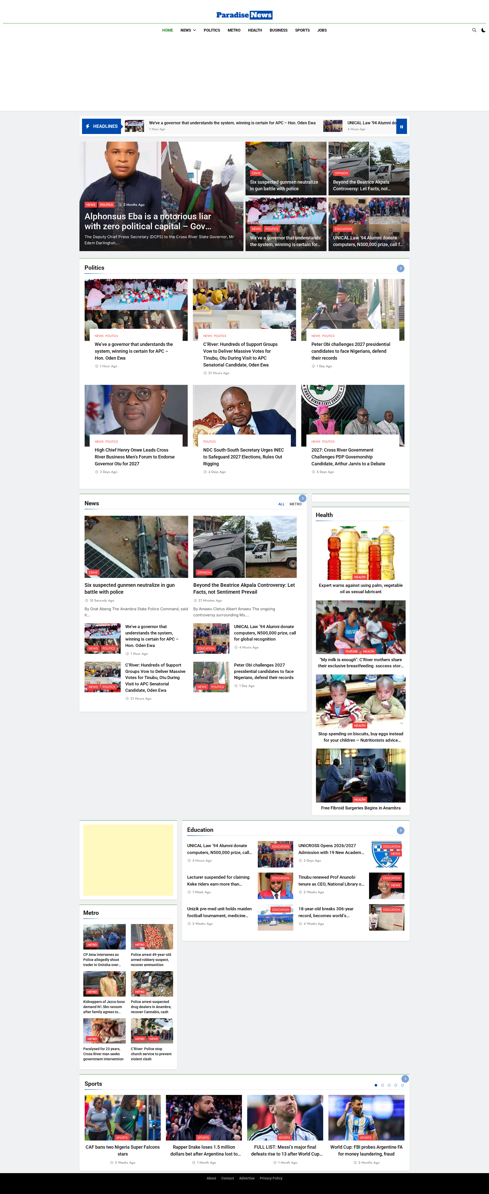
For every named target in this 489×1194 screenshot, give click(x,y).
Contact (227, 1178)
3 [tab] (389, 1085)
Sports (302, 30)
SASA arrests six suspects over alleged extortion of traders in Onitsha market (145, 226)
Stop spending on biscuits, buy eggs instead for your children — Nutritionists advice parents (360, 740)
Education (343, 229)
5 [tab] (402, 1085)
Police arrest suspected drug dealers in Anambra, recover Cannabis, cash (151, 1007)
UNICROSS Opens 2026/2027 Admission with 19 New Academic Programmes (331, 852)
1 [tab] (376, 1085)
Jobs (322, 30)
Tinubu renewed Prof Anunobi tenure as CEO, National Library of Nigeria (330, 884)
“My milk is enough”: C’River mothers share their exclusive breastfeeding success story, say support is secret (360, 666)
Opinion (341, 173)
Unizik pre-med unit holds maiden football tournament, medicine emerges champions (219, 915)
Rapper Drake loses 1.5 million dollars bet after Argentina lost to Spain (204, 1153)
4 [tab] (396, 1085)
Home (167, 30)
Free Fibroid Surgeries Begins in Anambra (361, 808)
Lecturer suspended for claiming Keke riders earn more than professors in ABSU (218, 884)
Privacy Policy (271, 1178)
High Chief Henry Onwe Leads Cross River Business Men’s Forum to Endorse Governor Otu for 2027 (135, 456)
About (211, 1178)
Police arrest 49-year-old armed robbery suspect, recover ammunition (151, 960)
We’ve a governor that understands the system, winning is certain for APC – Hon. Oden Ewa (135, 122)
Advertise (247, 1178)
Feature (352, 651)
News (186, 30)
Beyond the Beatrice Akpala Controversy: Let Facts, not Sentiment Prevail (361, 189)
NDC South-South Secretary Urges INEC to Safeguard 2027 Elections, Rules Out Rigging (243, 456)
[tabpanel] (122, 1130)
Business (279, 30)
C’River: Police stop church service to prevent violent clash (151, 1054)
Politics (212, 30)
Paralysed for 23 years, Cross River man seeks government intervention (103, 1054)
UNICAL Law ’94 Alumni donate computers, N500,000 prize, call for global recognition (328, 122)
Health (255, 30)
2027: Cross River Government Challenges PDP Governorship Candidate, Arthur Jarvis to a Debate (348, 456)
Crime (256, 173)
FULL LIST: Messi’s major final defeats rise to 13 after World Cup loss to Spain (285, 1153)
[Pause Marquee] (401, 126)
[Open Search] (474, 30)
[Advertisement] (244, 75)
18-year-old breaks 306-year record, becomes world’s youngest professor (326, 915)
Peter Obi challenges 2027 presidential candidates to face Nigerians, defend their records (350, 351)
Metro (234, 30)
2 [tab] (382, 1085)
